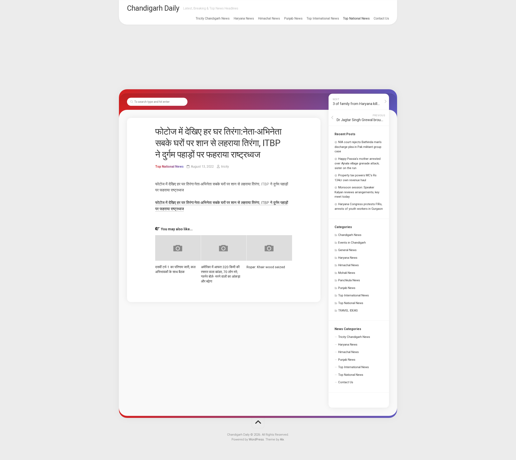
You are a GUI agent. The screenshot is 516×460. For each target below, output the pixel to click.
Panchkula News (349, 280)
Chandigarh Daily (153, 8)
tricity (225, 166)
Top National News (356, 18)
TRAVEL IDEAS (348, 310)
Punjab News (293, 18)
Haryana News (244, 18)
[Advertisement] (258, 57)
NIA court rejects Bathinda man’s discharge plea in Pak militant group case (358, 146)
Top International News (323, 18)
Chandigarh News (349, 235)
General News (347, 250)
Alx (282, 439)
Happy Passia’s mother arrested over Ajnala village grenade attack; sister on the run (358, 163)
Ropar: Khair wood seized (266, 267)
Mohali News (346, 273)
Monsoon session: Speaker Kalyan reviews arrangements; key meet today (357, 192)
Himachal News (269, 18)
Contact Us (381, 18)
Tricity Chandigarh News (213, 18)
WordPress (256, 439)
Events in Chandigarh (352, 242)
